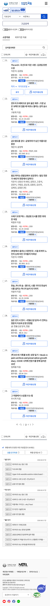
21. (6, 60)
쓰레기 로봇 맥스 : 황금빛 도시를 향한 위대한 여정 (28, 219)
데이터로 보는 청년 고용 (17, 464)
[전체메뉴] (46, 3)
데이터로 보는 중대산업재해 (18, 529)
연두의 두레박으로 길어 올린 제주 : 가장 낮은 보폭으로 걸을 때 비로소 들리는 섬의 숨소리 (29, 108)
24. (6, 171)
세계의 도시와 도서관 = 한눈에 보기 (20, 479)
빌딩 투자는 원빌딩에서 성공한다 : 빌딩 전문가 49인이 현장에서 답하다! (29, 181)
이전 (20, 424)
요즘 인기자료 (12, 452)
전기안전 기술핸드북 (16, 509)
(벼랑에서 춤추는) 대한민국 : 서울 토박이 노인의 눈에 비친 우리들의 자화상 (29, 253)
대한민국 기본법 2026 (16, 524)
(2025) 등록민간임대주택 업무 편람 (20, 534)
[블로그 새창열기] (18, 600)
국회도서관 (11, 3)
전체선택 (7, 54)
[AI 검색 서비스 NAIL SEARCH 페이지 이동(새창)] (14, 10)
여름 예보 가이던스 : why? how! (19, 504)
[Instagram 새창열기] (9, 600)
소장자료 (6, 37)
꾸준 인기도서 (35, 452)
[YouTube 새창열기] (4, 600)
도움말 (18, 452)
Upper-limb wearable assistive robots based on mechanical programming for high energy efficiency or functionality (25, 474)
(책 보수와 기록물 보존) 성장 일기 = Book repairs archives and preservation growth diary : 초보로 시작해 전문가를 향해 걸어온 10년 (29, 360)
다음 (33, 424)
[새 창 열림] (37, 595)
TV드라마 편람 (14, 469)
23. (6, 136)
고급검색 (25, 23)
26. (6, 246)
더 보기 (43, 55)
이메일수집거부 (21, 572)
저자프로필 (23, 86)
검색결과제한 (10, 47)
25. (6, 212)
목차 (14, 86)
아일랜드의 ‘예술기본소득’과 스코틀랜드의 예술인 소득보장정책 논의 (24, 540)
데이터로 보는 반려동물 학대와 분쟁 (20, 544)
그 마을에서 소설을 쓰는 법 (22, 397)
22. (6, 98)
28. (6, 315)
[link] (36, 92)
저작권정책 (6, 574)
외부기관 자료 (20, 37)
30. (6, 391)
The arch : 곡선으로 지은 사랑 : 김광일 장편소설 (29, 67)
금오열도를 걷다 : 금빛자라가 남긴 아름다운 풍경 (29, 143)
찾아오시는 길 (33, 572)
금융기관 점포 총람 (15, 484)
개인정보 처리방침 (8, 572)
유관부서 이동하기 (11, 594)
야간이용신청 (33, 54)
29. (6, 350)
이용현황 (31, 83)
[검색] (44, 16)
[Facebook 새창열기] (14, 600)
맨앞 (17, 424)
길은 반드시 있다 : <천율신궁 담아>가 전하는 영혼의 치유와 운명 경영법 (29, 323)
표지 (17, 92)
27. (6, 281)
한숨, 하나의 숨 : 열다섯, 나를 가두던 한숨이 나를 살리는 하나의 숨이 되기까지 (29, 288)
